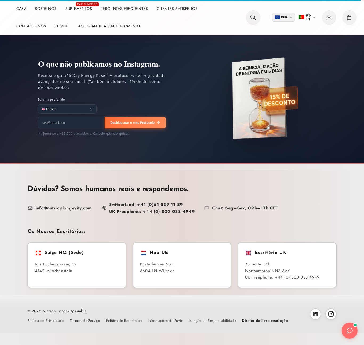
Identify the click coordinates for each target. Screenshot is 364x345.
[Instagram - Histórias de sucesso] (331, 314)
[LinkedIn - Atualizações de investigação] (315, 314)
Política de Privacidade (45, 320)
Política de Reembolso (124, 320)
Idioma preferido (51, 99)
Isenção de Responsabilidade (212, 320)
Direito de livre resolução (265, 320)
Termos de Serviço (85, 320)
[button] (253, 17)
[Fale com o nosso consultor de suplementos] (350, 331)
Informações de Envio (165, 320)
